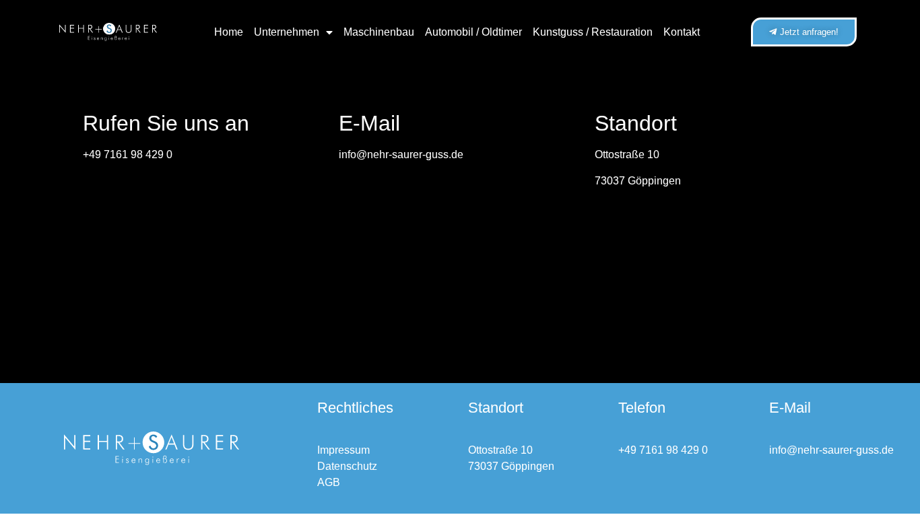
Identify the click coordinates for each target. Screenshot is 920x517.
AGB (328, 482)
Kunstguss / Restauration (593, 32)
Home (228, 32)
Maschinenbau (378, 32)
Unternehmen (286, 32)
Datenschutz (347, 466)
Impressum (343, 450)
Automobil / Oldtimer (473, 32)
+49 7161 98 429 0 (127, 154)
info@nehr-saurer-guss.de (401, 154)
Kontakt (681, 32)
